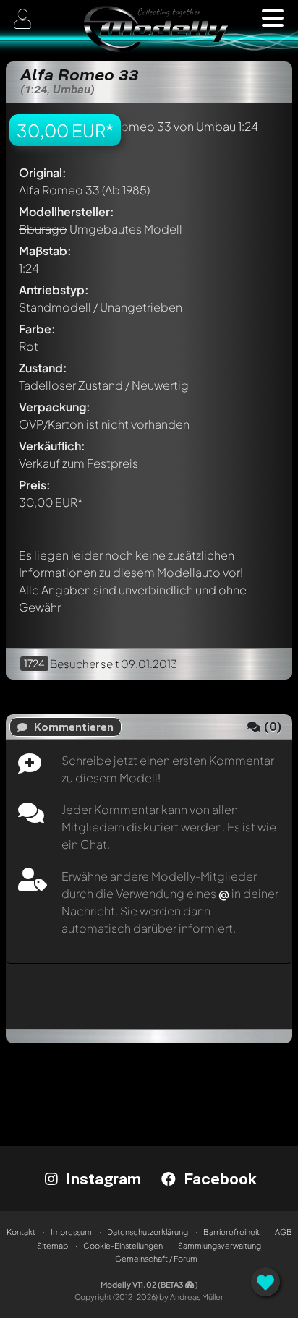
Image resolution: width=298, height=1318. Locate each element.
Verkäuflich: (52, 445)
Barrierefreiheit (231, 1231)
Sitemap (52, 1245)
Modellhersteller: (66, 211)
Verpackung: (54, 406)
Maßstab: (45, 250)
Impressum (71, 1231)
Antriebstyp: (54, 289)
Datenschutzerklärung (147, 1231)
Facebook (218, 1178)
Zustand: (43, 367)
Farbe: (37, 328)
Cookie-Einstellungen (123, 1245)
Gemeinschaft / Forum (156, 1258)
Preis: (35, 484)
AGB (283, 1231)
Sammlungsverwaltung (219, 1245)
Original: (43, 172)
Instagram (101, 1178)
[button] (273, 18)
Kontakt (21, 1231)
